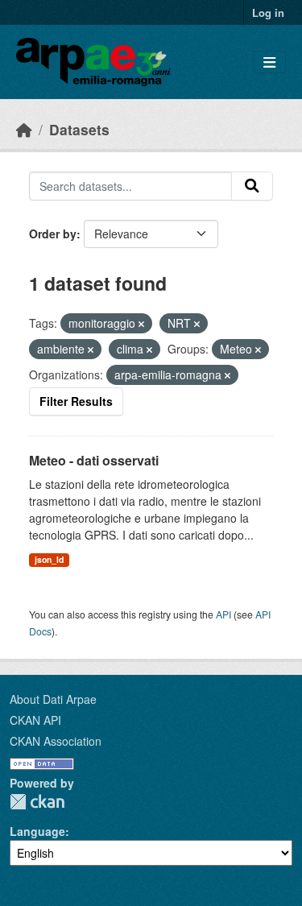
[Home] (24, 129)
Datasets (79, 129)
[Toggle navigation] (269, 62)
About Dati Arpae (53, 699)
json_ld (49, 559)
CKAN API (35, 720)
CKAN (37, 801)
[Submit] (252, 186)
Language (37, 831)
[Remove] (141, 323)
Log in (268, 12)
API (223, 614)
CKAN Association (55, 741)
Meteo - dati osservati (94, 460)
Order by (53, 233)
